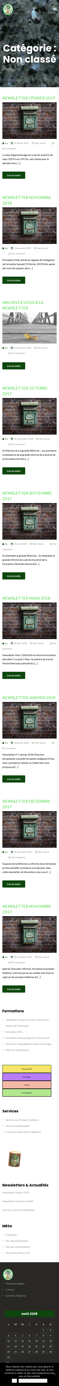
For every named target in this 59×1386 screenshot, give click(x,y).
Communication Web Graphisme (23, 1131)
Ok (14, 1380)
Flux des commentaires (18, 1246)
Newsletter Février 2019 (28, 97)
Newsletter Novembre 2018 (26, 200)
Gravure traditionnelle (17, 1125)
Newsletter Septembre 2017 (27, 496)
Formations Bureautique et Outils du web (28, 1037)
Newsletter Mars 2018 (26, 598)
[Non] (55, 1374)
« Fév (7, 1362)
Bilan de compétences (17, 1049)
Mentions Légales (15, 1283)
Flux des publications (17, 1240)
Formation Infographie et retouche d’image (28, 1043)
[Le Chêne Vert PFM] (7, 8)
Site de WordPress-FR (17, 1252)
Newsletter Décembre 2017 (26, 804)
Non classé (40, 143)
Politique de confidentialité (33, 1380)
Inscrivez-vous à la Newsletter (23, 305)
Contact (10, 1289)
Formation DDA (14, 1031)
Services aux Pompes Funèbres (22, 1119)
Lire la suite (13, 175)
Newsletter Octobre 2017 (25, 391)
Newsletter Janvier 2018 (28, 697)
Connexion (11, 1234)
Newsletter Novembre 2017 (26, 909)
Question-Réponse (16, 1295)
